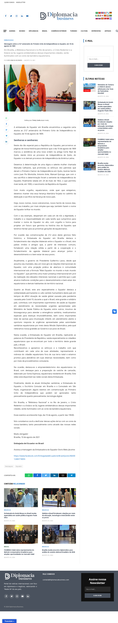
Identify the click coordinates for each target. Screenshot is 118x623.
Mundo (22, 31)
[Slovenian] (99, 18)
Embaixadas (9, 40)
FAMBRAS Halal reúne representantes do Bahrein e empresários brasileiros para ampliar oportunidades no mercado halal (19, 552)
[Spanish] (102, 18)
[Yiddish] (110, 18)
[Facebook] (6, 124)
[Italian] (99, 16)
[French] (105, 13)
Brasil (44, 31)
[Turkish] (105, 18)
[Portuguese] (110, 16)
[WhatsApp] (6, 118)
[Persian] (108, 16)
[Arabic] (97, 13)
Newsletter (20, 2)
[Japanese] (102, 16)
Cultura (84, 31)
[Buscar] (116, 31)
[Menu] (4, 31)
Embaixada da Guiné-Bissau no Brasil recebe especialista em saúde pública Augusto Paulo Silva (20, 515)
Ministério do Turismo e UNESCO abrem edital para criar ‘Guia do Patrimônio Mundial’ (106, 89)
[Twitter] (6, 130)
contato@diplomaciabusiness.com (56, 580)
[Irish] (97, 16)
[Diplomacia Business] (59, 16)
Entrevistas (96, 31)
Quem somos (9, 2)
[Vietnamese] (108, 18)
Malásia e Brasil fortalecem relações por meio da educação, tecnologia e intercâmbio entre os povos (58, 515)
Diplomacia (33, 31)
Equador (19, 466)
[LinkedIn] (6, 141)
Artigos (108, 31)
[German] (110, 13)
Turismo (73, 31)
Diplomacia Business (14, 60)
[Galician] (108, 13)
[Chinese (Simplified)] (99, 13)
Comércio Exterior (58, 31)
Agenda (12, 31)
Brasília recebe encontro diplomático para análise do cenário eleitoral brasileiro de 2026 (58, 551)
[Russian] (97, 18)
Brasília (7, 510)
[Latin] (105, 16)
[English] (102, 13)
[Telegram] (6, 135)
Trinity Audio (36, 120)
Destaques (9, 466)
